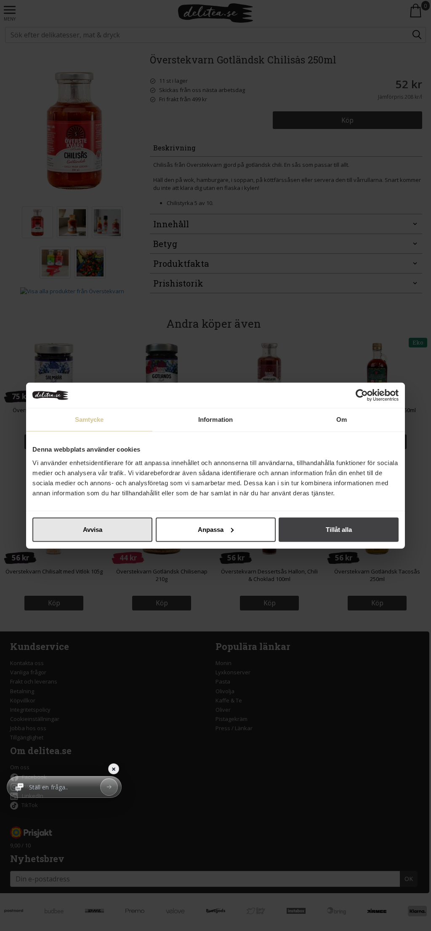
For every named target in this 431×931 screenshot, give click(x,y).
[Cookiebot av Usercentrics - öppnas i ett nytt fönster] (362, 395)
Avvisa (92, 529)
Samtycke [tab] (89, 419)
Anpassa (210, 529)
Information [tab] (215, 419)
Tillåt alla (339, 529)
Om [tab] (341, 419)
